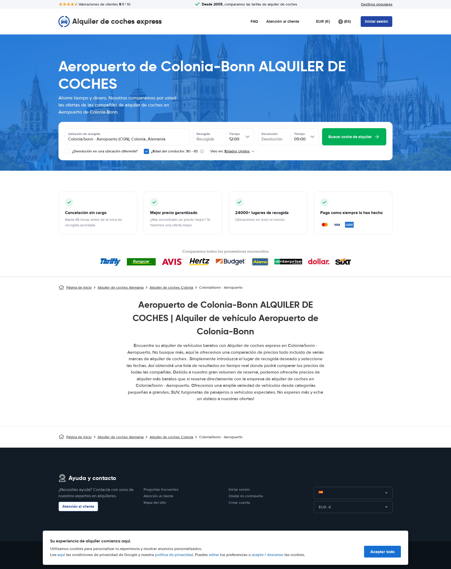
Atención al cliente (282, 21)
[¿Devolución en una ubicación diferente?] (67, 151)
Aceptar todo (382, 552)
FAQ (254, 21)
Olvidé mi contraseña (246, 496)
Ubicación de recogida (84, 134)
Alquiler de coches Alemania (121, 287)
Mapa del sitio (155, 502)
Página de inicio (79, 287)
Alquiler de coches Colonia (171, 287)
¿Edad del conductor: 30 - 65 (174, 151)
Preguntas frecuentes (161, 489)
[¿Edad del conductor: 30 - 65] (146, 151)
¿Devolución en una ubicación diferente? (104, 151)
